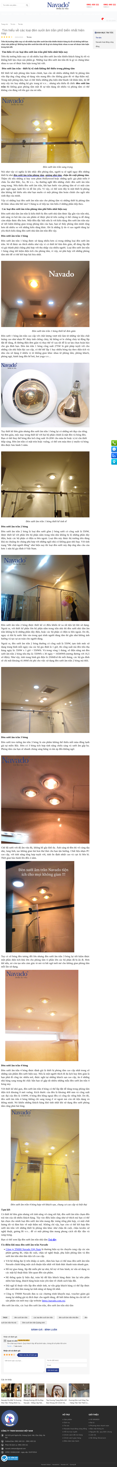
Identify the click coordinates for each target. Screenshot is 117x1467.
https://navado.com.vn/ (53, 1300)
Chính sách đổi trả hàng (73, 1435)
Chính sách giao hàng (72, 1438)
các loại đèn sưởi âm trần (43, 1317)
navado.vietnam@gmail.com (15, 1448)
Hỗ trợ (66, 1415)
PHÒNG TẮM (18, 14)
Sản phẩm (68, 1419)
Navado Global (46, 1464)
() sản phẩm (111, 20)
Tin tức (66, 1425)
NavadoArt (55, 1464)
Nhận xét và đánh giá (12, 1351)
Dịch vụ (67, 1422)
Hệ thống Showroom (98, 1438)
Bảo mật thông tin (97, 1428)
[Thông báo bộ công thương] (9, 1461)
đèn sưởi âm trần (20, 1317)
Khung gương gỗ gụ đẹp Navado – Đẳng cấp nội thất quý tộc (33, 1401)
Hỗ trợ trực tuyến (70, 1432)
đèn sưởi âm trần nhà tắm (68, 1317)
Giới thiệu (94, 1415)
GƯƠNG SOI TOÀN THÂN (71, 14)
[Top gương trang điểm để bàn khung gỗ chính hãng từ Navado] (56, 1390)
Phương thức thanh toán (99, 1425)
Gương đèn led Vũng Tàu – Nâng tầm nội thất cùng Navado (79, 1401)
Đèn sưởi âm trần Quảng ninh (33, 1323)
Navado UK (64, 1464)
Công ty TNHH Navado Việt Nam (23, 1249)
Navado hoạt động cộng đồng (75, 1428)
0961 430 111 (93, 4)
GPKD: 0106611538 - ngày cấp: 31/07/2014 (21, 1452)
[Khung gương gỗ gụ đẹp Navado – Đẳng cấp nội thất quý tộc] (34, 1390)
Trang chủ (6, 14)
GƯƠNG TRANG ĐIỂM (50, 14)
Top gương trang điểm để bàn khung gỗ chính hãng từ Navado (56, 1401)
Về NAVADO (95, 1419)
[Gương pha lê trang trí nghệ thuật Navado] (58, 5)
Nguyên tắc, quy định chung (101, 1432)
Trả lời (9, 1346)
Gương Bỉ (73, 1464)
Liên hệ (93, 1435)
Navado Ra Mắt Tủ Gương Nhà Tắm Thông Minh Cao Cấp (11, 1401)
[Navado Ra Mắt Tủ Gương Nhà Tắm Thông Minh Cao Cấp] (11, 1390)
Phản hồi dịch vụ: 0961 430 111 (16, 1445)
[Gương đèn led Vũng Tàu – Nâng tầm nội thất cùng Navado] (79, 1390)
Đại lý (92, 1422)
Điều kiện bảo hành (71, 1441)
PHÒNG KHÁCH (32, 14)
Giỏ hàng (110, 19)
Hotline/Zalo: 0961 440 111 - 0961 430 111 (20, 1441)
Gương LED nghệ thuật (95, 14)
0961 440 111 (110, 4)
